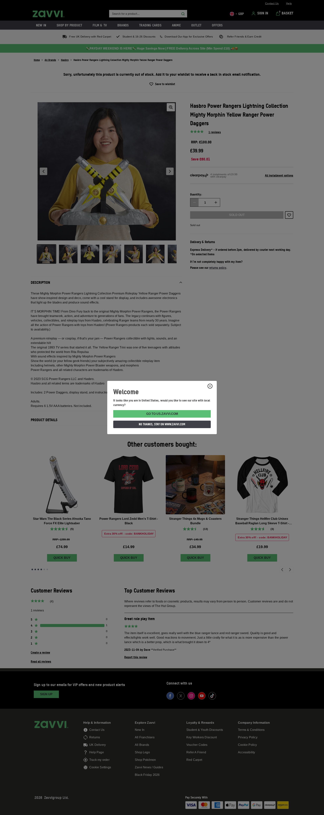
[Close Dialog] (210, 386)
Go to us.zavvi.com (162, 413)
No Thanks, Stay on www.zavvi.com (162, 424)
